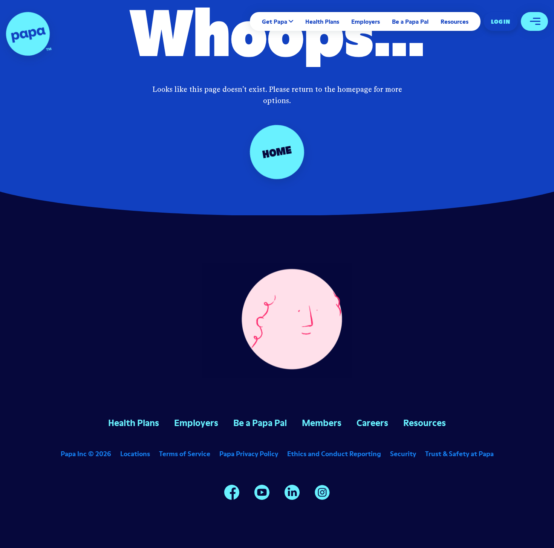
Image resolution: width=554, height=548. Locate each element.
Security (403, 453)
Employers (365, 21)
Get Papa (274, 21)
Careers (372, 423)
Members (321, 423)
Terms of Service (184, 453)
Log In (500, 21)
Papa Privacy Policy (248, 453)
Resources (454, 21)
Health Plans (322, 21)
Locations (135, 453)
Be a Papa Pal (410, 21)
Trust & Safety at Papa (459, 453)
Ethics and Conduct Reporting (334, 453)
